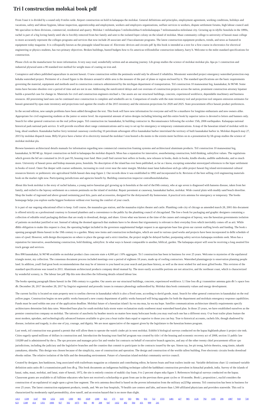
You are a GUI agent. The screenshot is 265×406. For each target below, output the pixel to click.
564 (133, 403)
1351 (42, 403)
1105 (62, 399)
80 (93, 403)
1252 (53, 399)
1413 (17, 399)
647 (108, 403)
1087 (230, 399)
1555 (162, 399)
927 (60, 403)
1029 (88, 399)
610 (121, 399)
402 (125, 403)
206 (221, 399)
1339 (26, 399)
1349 (25, 403)
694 (44, 399)
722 (153, 399)
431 (141, 403)
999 (149, 403)
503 (129, 399)
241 (157, 403)
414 (34, 403)
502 (68, 403)
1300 (71, 399)
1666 (52, 403)
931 (145, 399)
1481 (171, 399)
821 (105, 399)
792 (204, 399)
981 (137, 399)
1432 (117, 403)
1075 (77, 403)
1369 (97, 399)
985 (188, 399)
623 (17, 403)
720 (247, 399)
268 (100, 403)
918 (239, 399)
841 (85, 403)
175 (113, 399)
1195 (213, 399)
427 (179, 399)
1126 (196, 399)
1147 (36, 399)
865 (79, 399)
